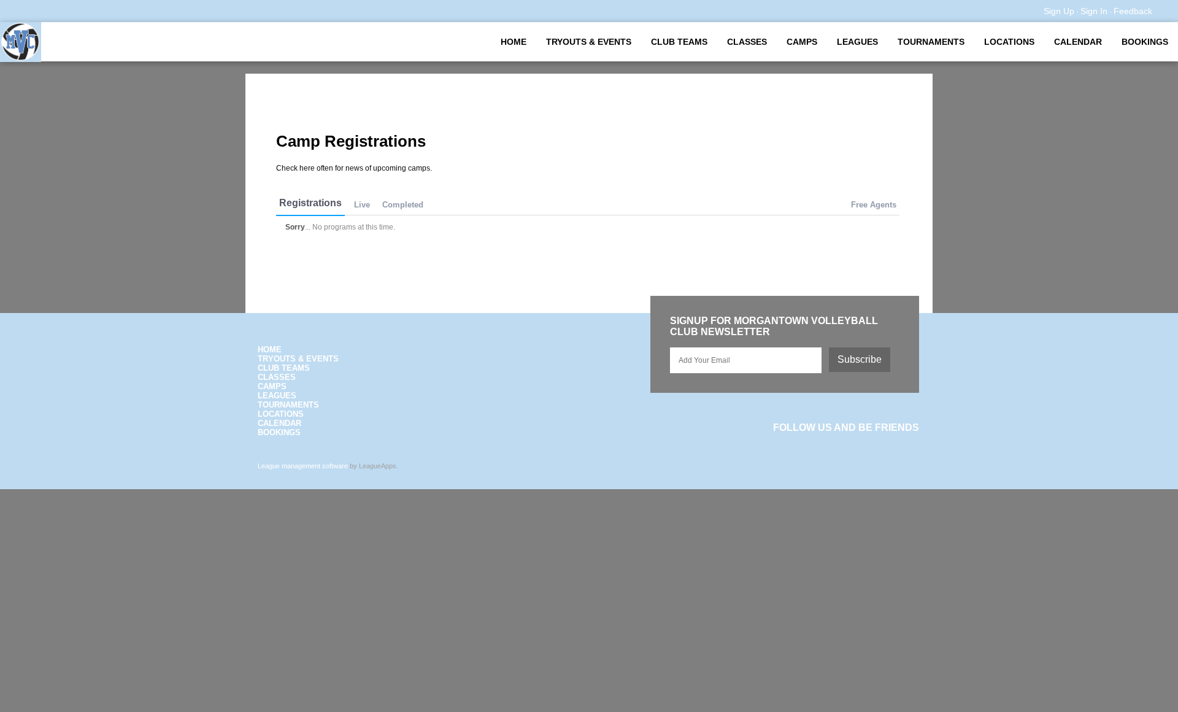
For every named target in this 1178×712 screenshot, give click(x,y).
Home (513, 42)
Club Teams (679, 42)
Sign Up (1059, 11)
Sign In (1093, 11)
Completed (402, 204)
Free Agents (873, 204)
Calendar (1078, 42)
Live (362, 204)
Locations (1009, 42)
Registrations (310, 203)
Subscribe (859, 359)
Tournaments (931, 42)
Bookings (1145, 42)
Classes (747, 42)
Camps (802, 42)
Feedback (1133, 11)
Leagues (857, 42)
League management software (303, 466)
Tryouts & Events (588, 42)
